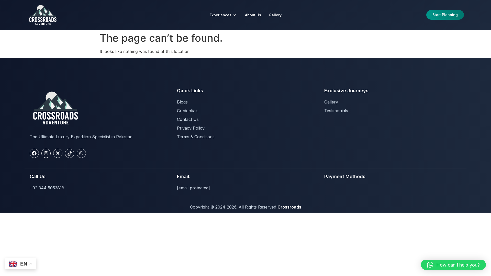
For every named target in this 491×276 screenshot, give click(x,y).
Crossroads (289, 207)
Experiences (220, 15)
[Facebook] (34, 153)
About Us (253, 15)
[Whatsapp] (81, 153)
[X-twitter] (57, 153)
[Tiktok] (69, 153)
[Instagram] (46, 153)
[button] (453, 265)
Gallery (275, 15)
